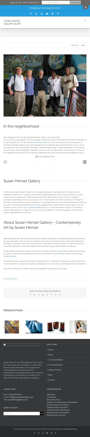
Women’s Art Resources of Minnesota (62, 402)
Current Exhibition (55, 360)
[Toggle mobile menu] (85, 20)
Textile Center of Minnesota (58, 412)
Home (50, 350)
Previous (75, 45)
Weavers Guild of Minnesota (58, 410)
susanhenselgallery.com (18, 400)
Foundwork (51, 397)
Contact (51, 380)
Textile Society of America (57, 407)
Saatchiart (51, 394)
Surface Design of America (58, 405)
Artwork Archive (53, 400)
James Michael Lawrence (40, 142)
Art (16, 279)
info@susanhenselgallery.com (21, 397)
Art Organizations (55, 365)
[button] (5, 162)
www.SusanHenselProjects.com (36, 207)
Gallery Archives (54, 370)
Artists (11, 279)
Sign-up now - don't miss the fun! (24, 2)
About (50, 355)
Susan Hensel (62, 251)
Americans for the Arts (56, 415)
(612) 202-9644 (16, 394)
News (50, 375)
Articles (6, 279)
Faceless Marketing (70, 429)
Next (83, 45)
